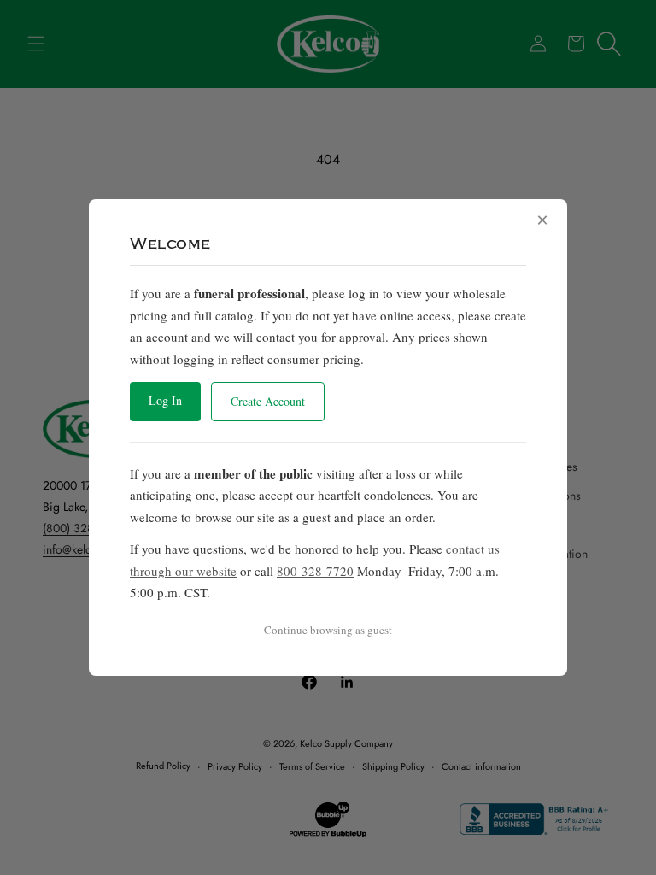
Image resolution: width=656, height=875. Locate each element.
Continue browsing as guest (328, 629)
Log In (165, 400)
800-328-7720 (315, 570)
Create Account (268, 401)
